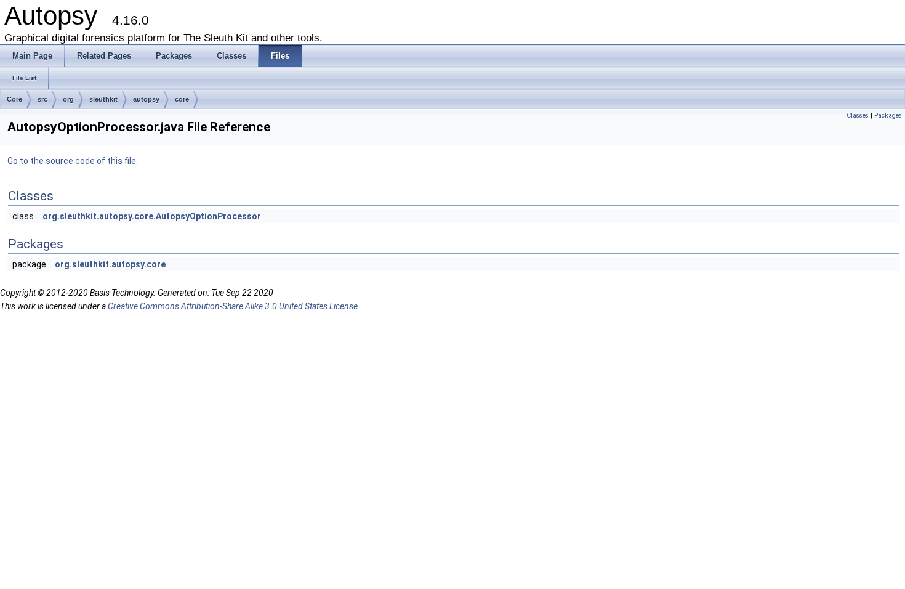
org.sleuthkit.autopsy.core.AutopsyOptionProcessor (151, 216)
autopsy (146, 99)
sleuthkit (103, 99)
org (68, 99)
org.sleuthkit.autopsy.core (110, 264)
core (182, 99)
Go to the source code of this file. (72, 161)
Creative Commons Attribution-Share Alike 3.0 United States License (233, 306)
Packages (888, 116)
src (42, 99)
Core (14, 99)
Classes (858, 116)
